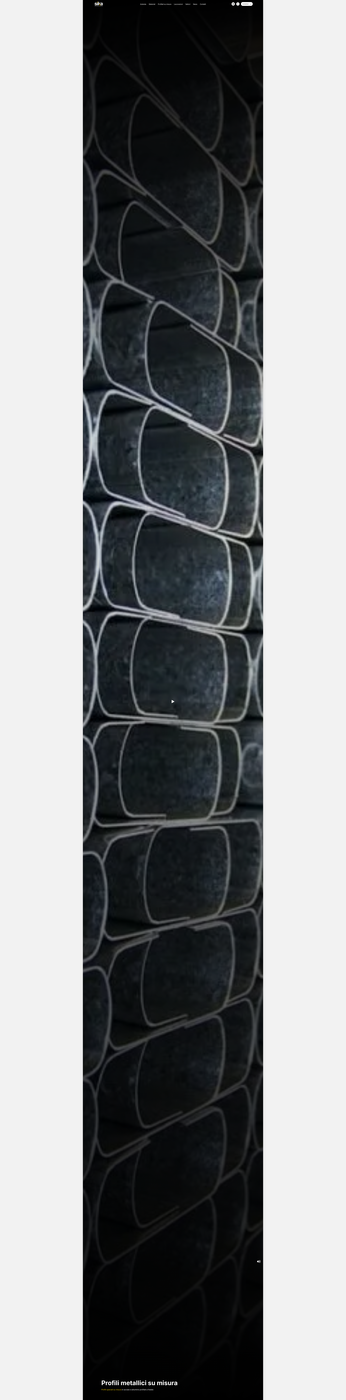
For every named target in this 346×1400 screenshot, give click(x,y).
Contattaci (245, 4)
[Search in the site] (237, 4)
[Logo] (106, 4)
